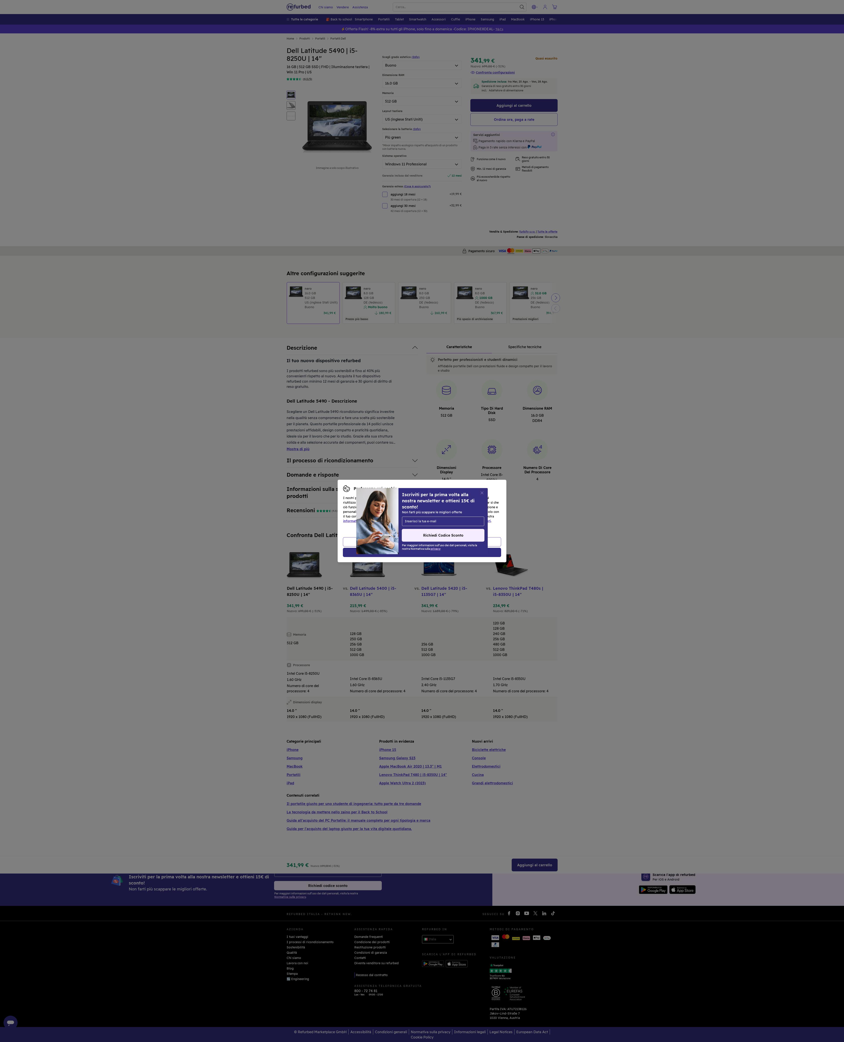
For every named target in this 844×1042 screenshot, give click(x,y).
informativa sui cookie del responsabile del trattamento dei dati (442, 521)
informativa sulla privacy (362, 521)
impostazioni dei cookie (420, 516)
